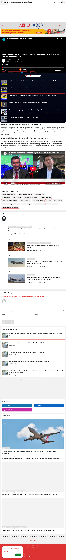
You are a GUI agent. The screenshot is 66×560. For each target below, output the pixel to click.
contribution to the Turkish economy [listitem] (11, 197)
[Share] (63, 2)
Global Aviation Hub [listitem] (45, 197)
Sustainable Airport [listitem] (52, 204)
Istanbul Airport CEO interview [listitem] (54, 200)
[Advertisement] (33, 11)
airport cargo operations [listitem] (8, 194)
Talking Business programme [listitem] (10, 207)
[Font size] (55, 2)
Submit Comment (8, 322)
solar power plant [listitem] (39, 204)
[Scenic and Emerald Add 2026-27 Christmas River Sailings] (49, 114)
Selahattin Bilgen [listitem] (26, 204)
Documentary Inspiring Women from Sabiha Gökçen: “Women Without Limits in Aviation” (35, 110)
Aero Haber (18, 60)
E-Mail (36, 314)
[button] (63, 25)
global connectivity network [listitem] (9, 200)
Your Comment (10, 300)
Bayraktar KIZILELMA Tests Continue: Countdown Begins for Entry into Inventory (33, 95)
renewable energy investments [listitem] (10, 204)
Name (3, 314)
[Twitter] (28, 547)
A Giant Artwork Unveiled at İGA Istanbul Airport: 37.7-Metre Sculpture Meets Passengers (36, 88)
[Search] (60, 25)
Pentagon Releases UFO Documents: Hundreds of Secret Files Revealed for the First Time (36, 80)
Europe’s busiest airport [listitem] (30, 197)
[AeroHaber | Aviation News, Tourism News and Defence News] (31, 26)
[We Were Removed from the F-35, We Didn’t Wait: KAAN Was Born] (33, 363)
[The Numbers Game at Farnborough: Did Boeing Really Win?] (33, 354)
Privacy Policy (7, 555)
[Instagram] (33, 547)
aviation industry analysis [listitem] (25, 194)
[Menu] (2, 25)
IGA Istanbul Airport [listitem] (38, 200)
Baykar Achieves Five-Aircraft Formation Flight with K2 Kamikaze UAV (30, 102)
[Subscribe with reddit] (22, 69)
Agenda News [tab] (6, 415)
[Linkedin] (38, 547)
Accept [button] (18, 555)
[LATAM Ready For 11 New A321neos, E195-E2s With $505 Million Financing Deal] (16, 119)
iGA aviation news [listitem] (25, 200)
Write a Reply (7, 293)
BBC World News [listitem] (40, 194)
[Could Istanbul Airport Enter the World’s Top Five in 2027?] (33, 345)
